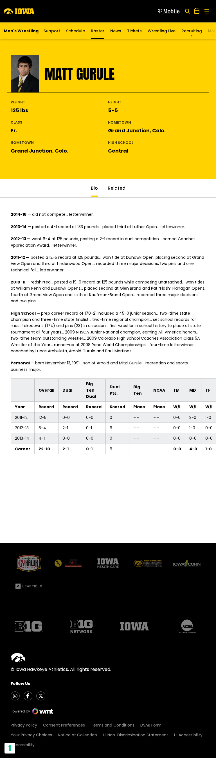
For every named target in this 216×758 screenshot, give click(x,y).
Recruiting (191, 31)
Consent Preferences (64, 725)
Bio (94, 188)
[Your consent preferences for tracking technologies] (9, 748)
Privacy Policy (24, 725)
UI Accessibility (188, 735)
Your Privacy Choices (31, 735)
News (115, 31)
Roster (97, 31)
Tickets (134, 32)
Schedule (75, 31)
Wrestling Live (162, 32)
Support (52, 31)
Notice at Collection (77, 735)
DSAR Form (150, 725)
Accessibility (23, 745)
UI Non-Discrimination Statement (135, 735)
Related (116, 188)
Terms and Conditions (112, 725)
